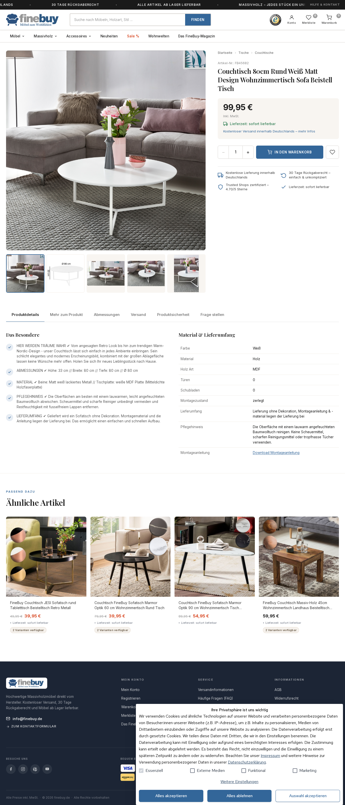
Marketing (307, 770)
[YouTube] (47, 769)
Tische (243, 53)
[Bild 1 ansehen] (25, 273)
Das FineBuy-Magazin (196, 36)
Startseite (225, 53)
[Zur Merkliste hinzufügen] (332, 152)
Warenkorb (130, 707)
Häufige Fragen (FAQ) (215, 698)
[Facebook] (11, 769)
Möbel (15, 36)
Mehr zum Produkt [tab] (66, 314)
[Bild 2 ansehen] (65, 273)
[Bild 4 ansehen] (146, 273)
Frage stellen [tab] (212, 314)
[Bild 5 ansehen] (186, 273)
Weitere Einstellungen (239, 781)
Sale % (133, 36)
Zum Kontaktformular (33, 726)
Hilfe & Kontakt (325, 4)
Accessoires (76, 36)
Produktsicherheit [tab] (173, 314)
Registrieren (130, 698)
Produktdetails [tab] (25, 314)
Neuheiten (109, 36)
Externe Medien (211, 770)
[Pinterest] (35, 769)
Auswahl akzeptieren (308, 795)
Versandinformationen (216, 690)
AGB (278, 690)
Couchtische (264, 53)
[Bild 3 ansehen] (106, 273)
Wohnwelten (158, 36)
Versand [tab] (138, 314)
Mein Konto (130, 690)
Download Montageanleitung (276, 453)
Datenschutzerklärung (247, 762)
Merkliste (128, 716)
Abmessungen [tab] (107, 314)
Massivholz (43, 36)
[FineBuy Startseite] (34, 20)
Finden (198, 20)
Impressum (270, 755)
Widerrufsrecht (287, 698)
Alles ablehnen (240, 795)
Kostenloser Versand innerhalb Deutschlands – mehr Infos (269, 131)
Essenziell (154, 770)
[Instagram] (23, 769)
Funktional (256, 770)
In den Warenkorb (293, 152)
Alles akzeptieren (171, 795)
